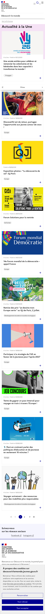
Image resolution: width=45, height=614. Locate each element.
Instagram (27, 535)
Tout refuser (22, 601)
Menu (42, 2)
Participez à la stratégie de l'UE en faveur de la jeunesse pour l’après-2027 (21, 355)
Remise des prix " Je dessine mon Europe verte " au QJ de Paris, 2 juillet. (21, 309)
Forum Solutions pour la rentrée (18, 217)
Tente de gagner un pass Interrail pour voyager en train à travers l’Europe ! (21, 402)
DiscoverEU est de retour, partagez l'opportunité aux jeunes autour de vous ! (22, 124)
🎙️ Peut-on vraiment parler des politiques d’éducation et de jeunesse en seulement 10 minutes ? (21, 450)
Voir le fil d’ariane (7, 21)
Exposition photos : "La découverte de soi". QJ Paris (21, 172)
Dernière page (33, 517)
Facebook (15, 535)
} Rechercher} (37, 2)
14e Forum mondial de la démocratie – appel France (21, 262)
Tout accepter (23, 608)
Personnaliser (22, 595)
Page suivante (30, 517)
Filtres (22, 87)
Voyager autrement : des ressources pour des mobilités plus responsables (20, 497)
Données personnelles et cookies (19, 584)
